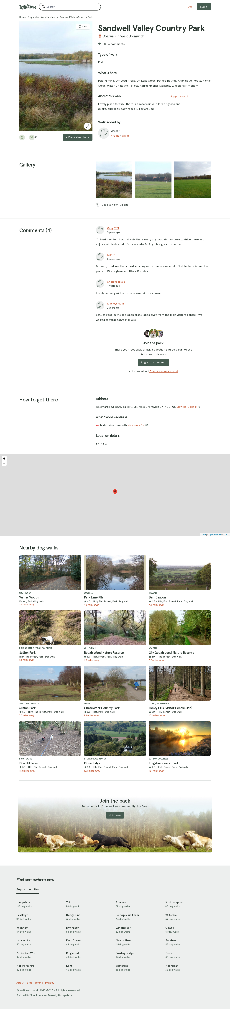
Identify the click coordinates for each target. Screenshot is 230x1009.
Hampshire (23, 902)
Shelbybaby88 (116, 281)
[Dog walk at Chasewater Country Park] (115, 683)
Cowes (169, 927)
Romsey (121, 902)
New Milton (123, 940)
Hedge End (73, 915)
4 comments (116, 44)
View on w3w (136, 425)
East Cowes (73, 940)
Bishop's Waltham (127, 915)
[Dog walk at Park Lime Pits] (115, 572)
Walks (125, 135)
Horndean (172, 965)
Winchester (123, 927)
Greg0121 (113, 228)
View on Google (186, 406)
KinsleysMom (115, 303)
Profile (115, 135)
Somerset (122, 965)
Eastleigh (22, 915)
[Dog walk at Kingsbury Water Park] (180, 738)
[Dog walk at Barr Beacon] (180, 572)
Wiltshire (171, 915)
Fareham (170, 940)
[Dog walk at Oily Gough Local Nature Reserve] (180, 627)
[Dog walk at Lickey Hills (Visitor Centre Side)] (180, 683)
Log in (204, 6)
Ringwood (72, 953)
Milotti (111, 255)
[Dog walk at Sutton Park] (50, 627)
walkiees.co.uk (29, 990)
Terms (39, 982)
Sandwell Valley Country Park (76, 17)
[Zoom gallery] (114, 179)
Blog (29, 982)
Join (190, 6)
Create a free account (163, 371)
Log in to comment (153, 362)
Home (22, 17)
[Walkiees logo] (27, 7)
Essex (168, 953)
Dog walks (33, 17)
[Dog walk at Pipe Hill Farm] (50, 738)
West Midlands (49, 17)
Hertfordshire (25, 965)
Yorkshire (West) (26, 953)
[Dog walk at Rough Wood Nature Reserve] (115, 627)
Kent (69, 965)
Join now (115, 815)
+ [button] (4, 458)
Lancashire (23, 940)
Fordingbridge (125, 953)
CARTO (226, 534)
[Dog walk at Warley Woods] (50, 572)
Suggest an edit (179, 96)
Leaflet (203, 534)
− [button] (4, 463)
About (20, 982)
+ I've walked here (77, 137)
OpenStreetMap (215, 534)
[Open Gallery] (87, 126)
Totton (70, 902)
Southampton (174, 902)
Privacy (49, 982)
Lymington (72, 927)
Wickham (22, 927)
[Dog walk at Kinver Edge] (115, 738)
